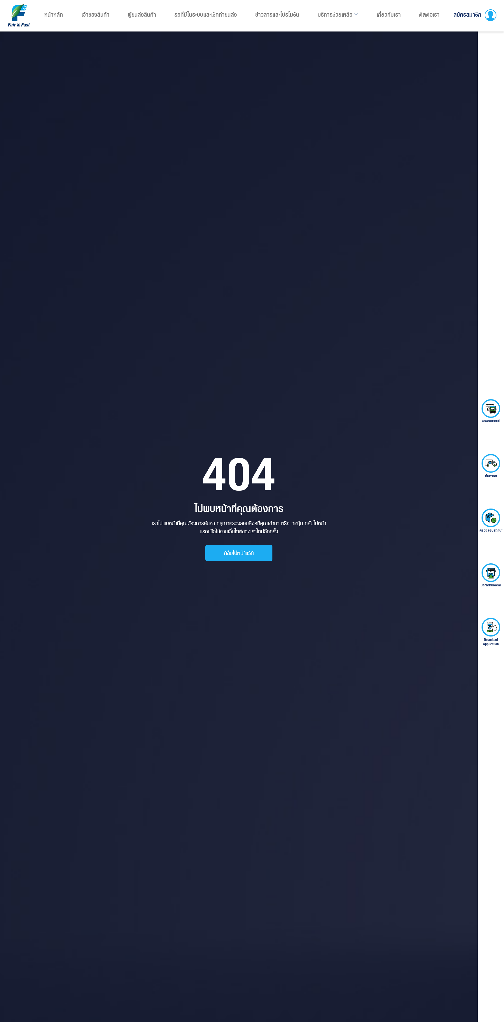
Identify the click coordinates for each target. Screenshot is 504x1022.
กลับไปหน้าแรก (239, 553)
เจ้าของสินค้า (95, 15)
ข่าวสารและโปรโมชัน (277, 15)
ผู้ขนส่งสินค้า (142, 15)
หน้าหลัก (53, 15)
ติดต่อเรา (429, 15)
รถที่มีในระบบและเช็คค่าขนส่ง (205, 15)
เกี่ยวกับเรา (389, 15)
